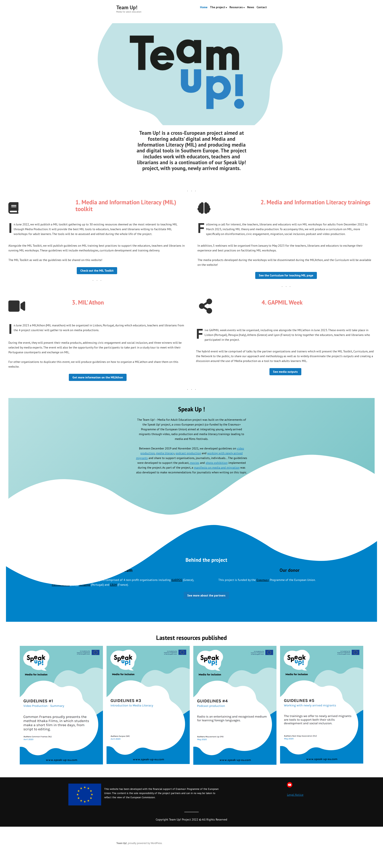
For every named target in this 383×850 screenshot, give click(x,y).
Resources (236, 7)
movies (194, 463)
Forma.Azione (61, 585)
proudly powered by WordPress (145, 843)
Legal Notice (295, 795)
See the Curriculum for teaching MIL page (286, 275)
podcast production (188, 453)
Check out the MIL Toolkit (97, 271)
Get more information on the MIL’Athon (97, 377)
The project (217, 7)
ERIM (113, 585)
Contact (262, 7)
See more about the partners (206, 595)
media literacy (165, 453)
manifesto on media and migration (217, 467)
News (250, 7)
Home (204, 7)
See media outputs (285, 372)
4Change (84, 585)
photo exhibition (217, 463)
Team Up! (126, 7)
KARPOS (176, 580)
